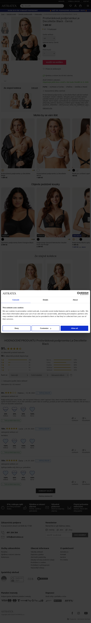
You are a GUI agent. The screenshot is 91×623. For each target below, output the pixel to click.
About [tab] (75, 300)
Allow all (74, 328)
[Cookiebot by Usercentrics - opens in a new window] (78, 293)
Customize (44, 328)
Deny (17, 328)
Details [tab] (45, 300)
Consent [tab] (15, 300)
